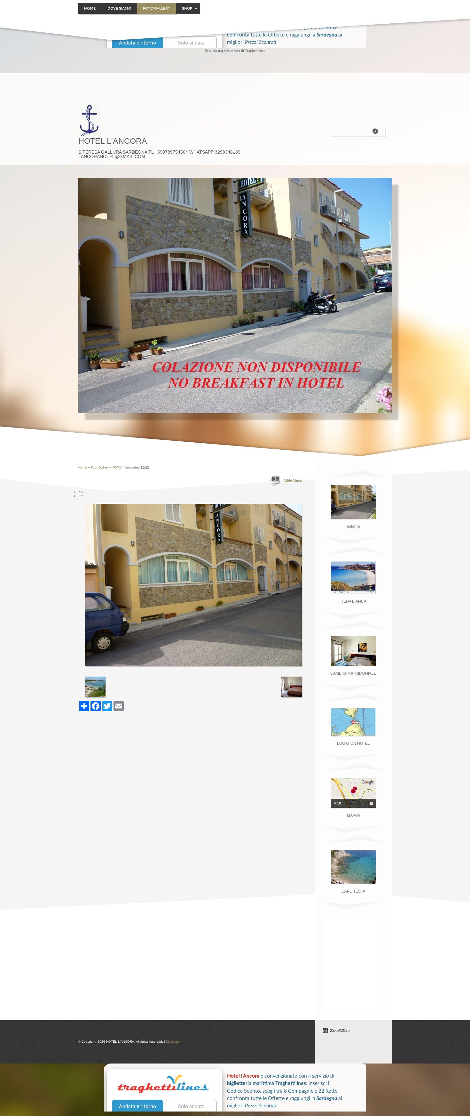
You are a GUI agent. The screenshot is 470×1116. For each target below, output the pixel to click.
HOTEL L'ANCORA (112, 140)
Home (90, 8)
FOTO (117, 467)
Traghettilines (255, 50)
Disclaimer (173, 1041)
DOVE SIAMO (119, 8)
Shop (187, 8)
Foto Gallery (156, 8)
